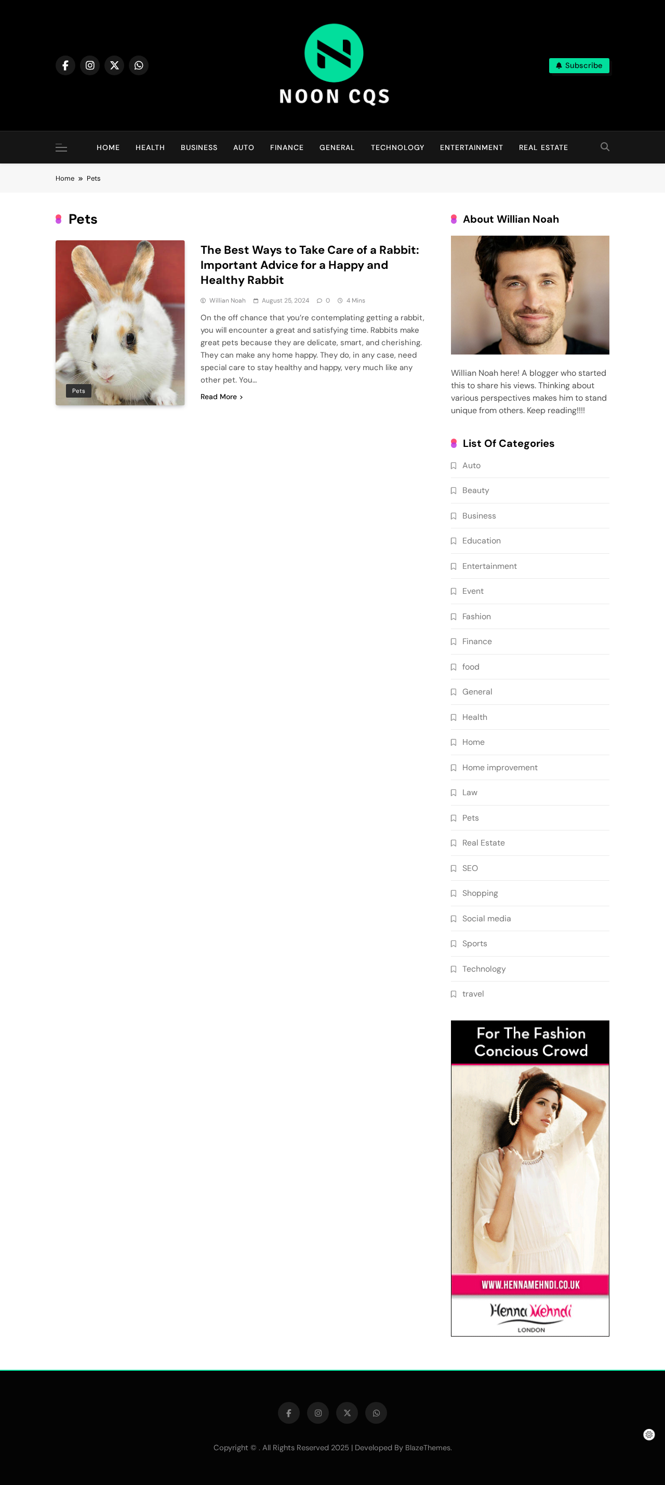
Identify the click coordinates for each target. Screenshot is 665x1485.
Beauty (475, 490)
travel (473, 993)
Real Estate (543, 147)
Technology (397, 147)
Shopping (480, 893)
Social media (486, 918)
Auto (244, 147)
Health (150, 147)
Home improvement (500, 767)
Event (473, 590)
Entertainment (471, 147)
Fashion (476, 616)
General (337, 147)
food (471, 666)
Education (481, 540)
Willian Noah (227, 300)
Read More (219, 396)
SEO (470, 868)
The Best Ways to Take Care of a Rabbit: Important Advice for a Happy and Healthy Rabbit (310, 265)
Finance (287, 147)
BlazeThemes (427, 1447)
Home (108, 147)
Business (199, 147)
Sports (474, 943)
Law (469, 792)
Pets (78, 391)
